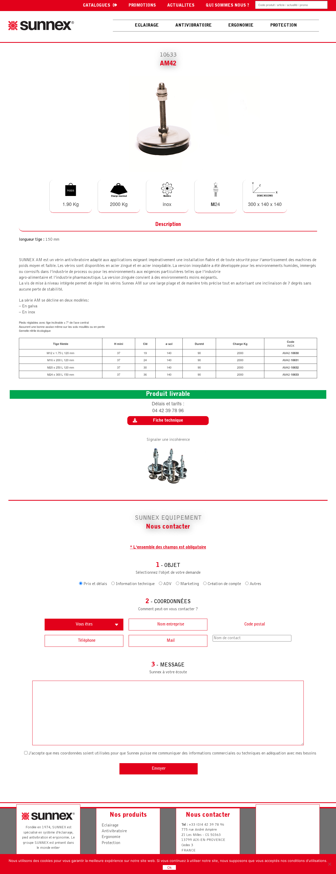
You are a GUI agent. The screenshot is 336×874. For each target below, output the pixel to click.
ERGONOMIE (241, 25)
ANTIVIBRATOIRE (193, 25)
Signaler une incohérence (168, 440)
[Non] (329, 864)
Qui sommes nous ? (227, 5)
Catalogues (96, 5)
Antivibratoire (114, 831)
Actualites (181, 5)
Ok (169, 867)
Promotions (142, 5)
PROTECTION (283, 25)
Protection (111, 843)
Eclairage (147, 25)
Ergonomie (111, 837)
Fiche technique (168, 420)
